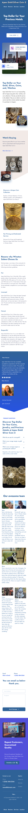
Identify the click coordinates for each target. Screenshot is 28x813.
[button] (13, 357)
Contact (20, 786)
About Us (20, 779)
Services (20, 783)
